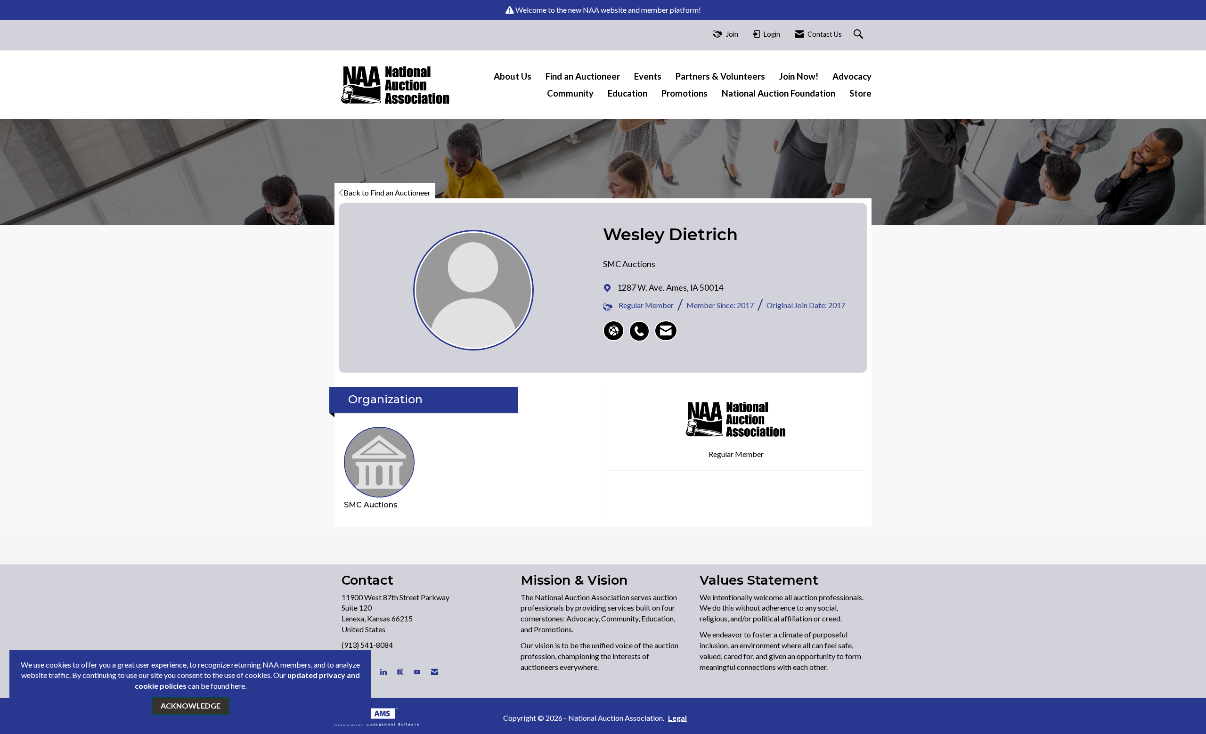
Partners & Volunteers (720, 76)
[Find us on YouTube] (417, 672)
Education (627, 93)
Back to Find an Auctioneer (387, 192)
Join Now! (798, 76)
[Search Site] (859, 35)
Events (647, 76)
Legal (677, 717)
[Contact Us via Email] (434, 672)
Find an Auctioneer (583, 76)
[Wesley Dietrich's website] (613, 330)
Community (570, 93)
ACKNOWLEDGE (190, 705)
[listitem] (641, 326)
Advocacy (852, 76)
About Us (512, 76)
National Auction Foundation (778, 93)
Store (860, 93)
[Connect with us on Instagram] (400, 672)
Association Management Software (377, 724)
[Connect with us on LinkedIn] (383, 672)
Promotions (684, 93)
